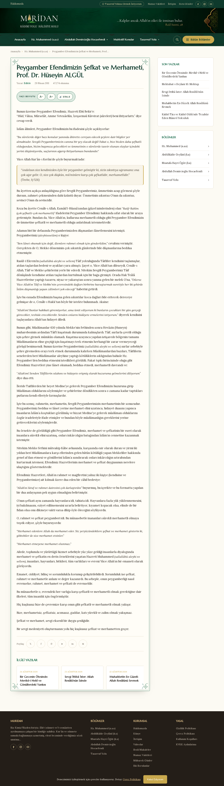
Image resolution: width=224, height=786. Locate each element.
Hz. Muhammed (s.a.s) (44, 39)
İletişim (172, 3)
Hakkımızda (16, 4)
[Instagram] (204, 4)
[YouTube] (211, 4)
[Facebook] (198, 4)
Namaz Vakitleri (156, 3)
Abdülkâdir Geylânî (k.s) (104, 733)
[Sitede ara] (177, 40)
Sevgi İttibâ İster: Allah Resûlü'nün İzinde (182, 93)
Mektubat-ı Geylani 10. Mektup (180, 84)
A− (41, 96)
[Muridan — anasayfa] (112, 20)
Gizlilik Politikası (186, 728)
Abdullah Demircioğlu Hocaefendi (85, 39)
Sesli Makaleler (142, 749)
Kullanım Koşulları (186, 739)
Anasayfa (19, 39)
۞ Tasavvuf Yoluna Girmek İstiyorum (122, 3)
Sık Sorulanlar (141, 765)
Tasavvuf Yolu (148, 39)
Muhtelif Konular (123, 39)
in (72, 643)
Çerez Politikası (185, 733)
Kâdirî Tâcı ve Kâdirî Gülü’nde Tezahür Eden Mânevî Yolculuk (185, 116)
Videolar (138, 744)
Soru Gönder (186, 3)
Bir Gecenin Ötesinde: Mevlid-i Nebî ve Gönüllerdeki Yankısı (185, 74)
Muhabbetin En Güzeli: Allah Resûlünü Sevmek (185, 105)
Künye (137, 733)
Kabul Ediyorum (155, 779)
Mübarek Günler (142, 760)
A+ (51, 96)
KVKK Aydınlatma (186, 744)
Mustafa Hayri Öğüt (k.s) (105, 739)
